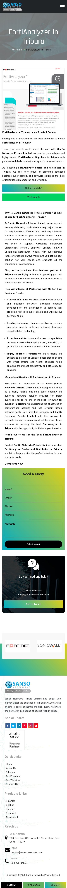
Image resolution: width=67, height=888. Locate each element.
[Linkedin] (19, 725)
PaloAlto (10, 801)
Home (19, 49)
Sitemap (10, 772)
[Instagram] (30, 725)
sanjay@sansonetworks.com (33, 594)
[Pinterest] (24, 725)
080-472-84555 (34, 590)
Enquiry (57, 885)
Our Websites (12, 780)
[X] (13, 725)
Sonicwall (10, 813)
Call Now (11, 885)
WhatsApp (32, 197)
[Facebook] (7, 725)
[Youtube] (36, 725)
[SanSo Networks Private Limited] (16, 6)
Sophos (9, 805)
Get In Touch (32, 188)
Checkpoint (11, 817)
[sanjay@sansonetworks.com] (8, 850)
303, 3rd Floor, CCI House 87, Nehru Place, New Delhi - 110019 (34, 840)
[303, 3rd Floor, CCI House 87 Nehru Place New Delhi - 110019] (7, 838)
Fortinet (9, 809)
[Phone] (8, 862)
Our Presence (12, 776)
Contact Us (11, 784)
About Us (10, 768)
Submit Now (32, 544)
